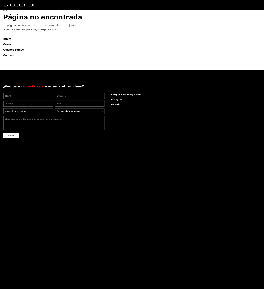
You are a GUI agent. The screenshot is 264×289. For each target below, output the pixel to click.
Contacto (9, 55)
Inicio (7, 38)
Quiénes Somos (13, 49)
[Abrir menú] (258, 5)
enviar (11, 135)
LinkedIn (116, 104)
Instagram (117, 99)
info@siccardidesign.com (126, 94)
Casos (7, 44)
